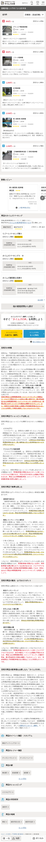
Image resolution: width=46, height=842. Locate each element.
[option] (23, 196)
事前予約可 (7, 227)
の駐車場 (17, 834)
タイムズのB (5, 834)
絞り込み (40, 838)
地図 (17, 838)
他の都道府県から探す (23, 306)
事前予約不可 (18, 227)
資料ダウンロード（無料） (29, 725)
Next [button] (42, 198)
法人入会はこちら (39, 342)
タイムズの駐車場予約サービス (20, 223)
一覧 (8, 838)
